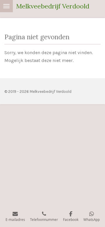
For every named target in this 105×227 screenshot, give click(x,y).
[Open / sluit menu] (6, 6)
